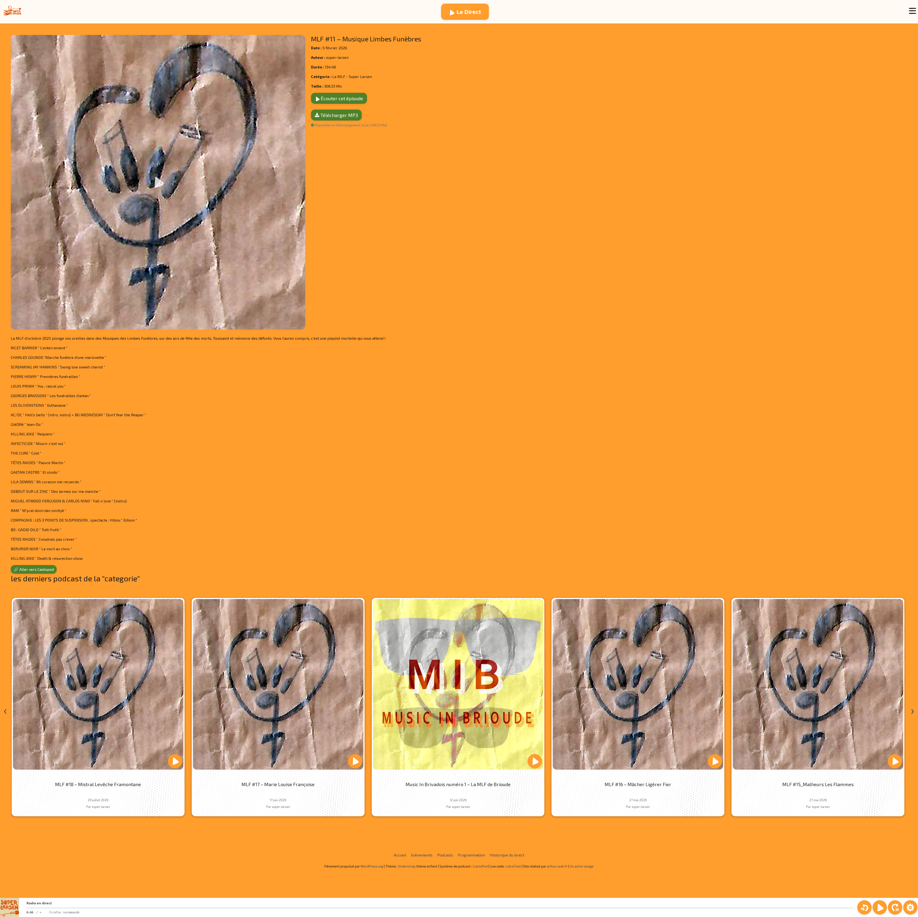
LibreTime (513, 866)
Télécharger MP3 (338, 115)
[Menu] (912, 11)
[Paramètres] (910, 907)
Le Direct (468, 11)
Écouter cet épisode (341, 98)
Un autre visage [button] (582, 866)
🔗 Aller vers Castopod (34, 569)
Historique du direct (507, 855)
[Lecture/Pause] (880, 907)
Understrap (406, 866)
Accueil (400, 855)
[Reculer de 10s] (864, 907)
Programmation (471, 855)
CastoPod (480, 866)
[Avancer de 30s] (895, 907)
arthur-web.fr (557, 866)
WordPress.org (372, 866)
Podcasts (445, 855)
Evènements (421, 855)
